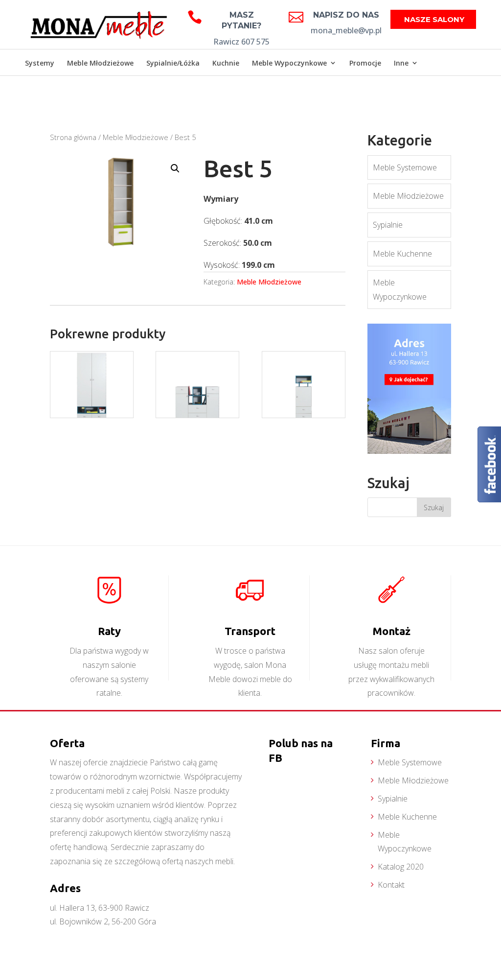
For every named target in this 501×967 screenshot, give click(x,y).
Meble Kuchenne (402, 253)
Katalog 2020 (401, 866)
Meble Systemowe (405, 167)
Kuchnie (225, 63)
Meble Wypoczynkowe (289, 63)
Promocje (365, 63)
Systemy (39, 63)
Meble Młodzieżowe (100, 63)
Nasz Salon (451, 89)
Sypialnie (388, 224)
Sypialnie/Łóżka (173, 63)
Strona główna (73, 137)
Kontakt (391, 884)
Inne (401, 63)
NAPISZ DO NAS (346, 15)
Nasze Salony (434, 19)
